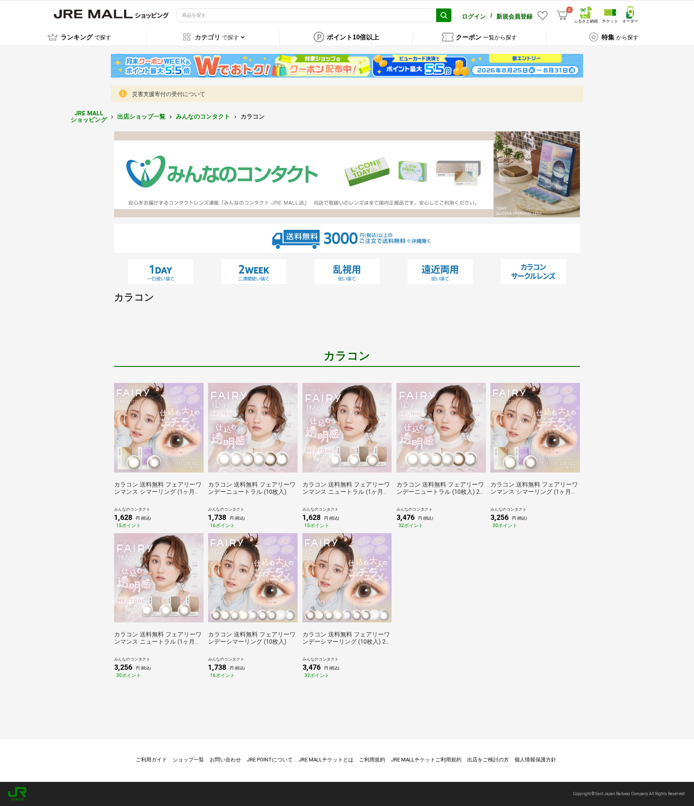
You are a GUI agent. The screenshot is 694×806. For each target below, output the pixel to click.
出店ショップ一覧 (141, 116)
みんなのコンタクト (203, 116)
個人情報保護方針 (535, 760)
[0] (562, 15)
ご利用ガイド (151, 760)
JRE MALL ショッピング (89, 117)
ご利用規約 (372, 760)
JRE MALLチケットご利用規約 (426, 760)
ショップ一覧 (188, 760)
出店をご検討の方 (488, 760)
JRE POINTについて (270, 760)
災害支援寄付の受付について (168, 94)
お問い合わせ (225, 760)
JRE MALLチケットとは (325, 760)
